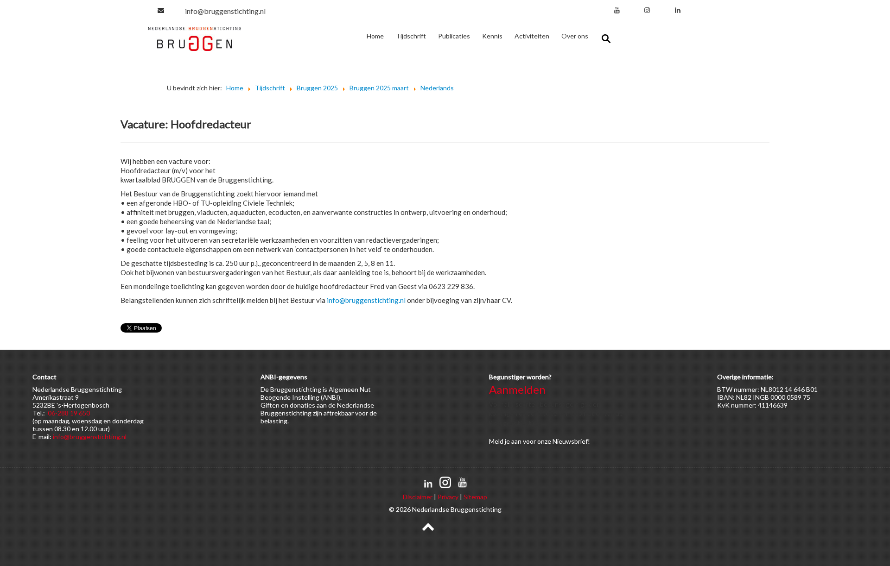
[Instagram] (647, 10)
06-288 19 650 (69, 413)
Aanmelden (517, 389)
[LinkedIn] (677, 10)
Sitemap (475, 497)
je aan (513, 441)
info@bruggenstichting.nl (225, 10)
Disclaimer (417, 497)
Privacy (448, 497)
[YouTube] (617, 10)
